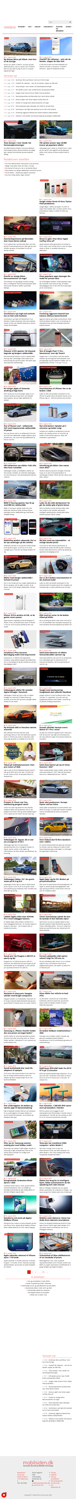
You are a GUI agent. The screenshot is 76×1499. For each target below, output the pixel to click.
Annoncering (55, 1483)
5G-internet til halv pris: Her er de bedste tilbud (21, 168)
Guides (68, 27)
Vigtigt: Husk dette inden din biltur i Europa (19, 166)
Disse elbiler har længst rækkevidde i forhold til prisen (23, 170)
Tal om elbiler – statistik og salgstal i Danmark (20, 173)
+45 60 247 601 (38, 1485)
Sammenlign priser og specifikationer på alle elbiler (39, 1286)
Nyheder (21, 27)
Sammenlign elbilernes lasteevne (39, 1290)
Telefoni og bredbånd (59, 29)
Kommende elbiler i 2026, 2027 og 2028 (39, 1288)
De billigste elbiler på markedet (38, 1292)
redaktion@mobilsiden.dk (40, 1483)
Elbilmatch (48, 27)
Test (29, 27)
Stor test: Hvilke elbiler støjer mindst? (17, 175)
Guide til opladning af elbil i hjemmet (38, 1283)
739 (43, 1272)
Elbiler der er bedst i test (38, 1295)
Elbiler (37, 27)
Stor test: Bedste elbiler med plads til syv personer (22, 164)
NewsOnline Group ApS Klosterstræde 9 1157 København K (22, 1477)
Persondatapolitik (56, 1481)
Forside (53, 1473)
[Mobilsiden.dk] (10, 26)
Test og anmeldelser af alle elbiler (38, 1281)
